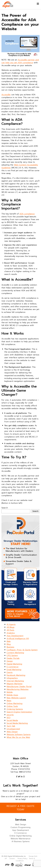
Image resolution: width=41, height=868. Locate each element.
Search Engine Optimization (19, 711)
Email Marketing (14, 669)
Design (10, 661)
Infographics (12, 678)
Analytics (11, 632)
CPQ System (12, 655)
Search (4, 507)
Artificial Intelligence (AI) (18, 638)
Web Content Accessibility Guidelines (19, 166)
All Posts (10, 630)
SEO (8, 717)
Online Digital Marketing (20, 835)
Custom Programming (20, 827)
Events (10, 672)
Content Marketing (15, 652)
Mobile (10, 692)
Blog (9, 644)
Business (10, 647)
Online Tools (12, 706)
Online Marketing (14, 703)
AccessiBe (6, 94)
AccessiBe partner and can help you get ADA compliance (20, 61)
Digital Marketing (14, 663)
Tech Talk (11, 726)
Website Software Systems (18, 734)
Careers (12, 858)
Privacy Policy (22, 858)
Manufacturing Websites (17, 689)
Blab (9, 641)
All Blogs (10, 627)
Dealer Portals (13, 658)
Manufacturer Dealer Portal (19, 686)
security (10, 714)
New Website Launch (16, 697)
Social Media (12, 720)
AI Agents (11, 624)
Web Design (12, 731)
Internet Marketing (15, 680)
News (9, 700)
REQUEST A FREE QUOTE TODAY (20, 807)
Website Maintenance (20, 838)
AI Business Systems (21, 841)
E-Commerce (21, 833)
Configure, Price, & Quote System (22, 649)
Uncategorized (13, 728)
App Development (15, 635)
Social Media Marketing (17, 723)
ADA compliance (27, 213)
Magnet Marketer (15, 683)
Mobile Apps (12, 695)
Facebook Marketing (16, 675)
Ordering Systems (15, 709)
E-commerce (12, 666)
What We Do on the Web (18, 737)
